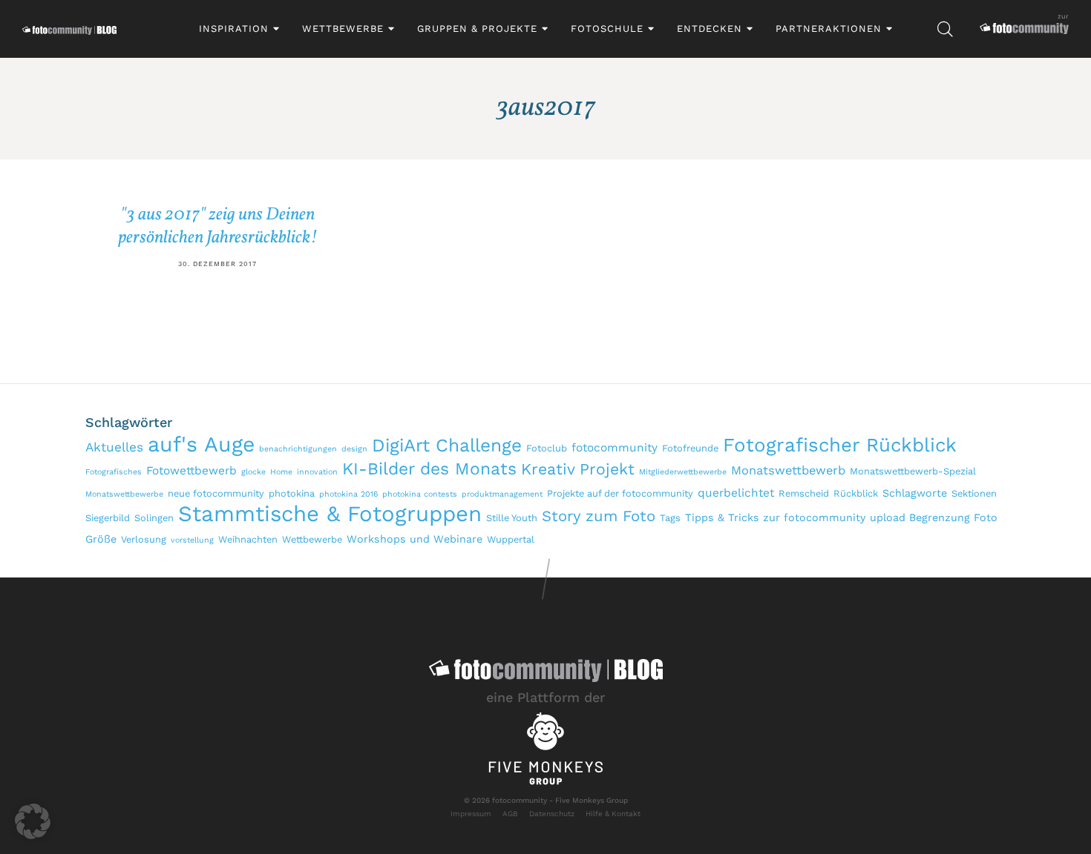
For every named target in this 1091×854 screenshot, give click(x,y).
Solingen (154, 517)
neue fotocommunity (216, 493)
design (354, 449)
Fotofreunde (690, 448)
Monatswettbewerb (788, 470)
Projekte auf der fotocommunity (620, 493)
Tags (670, 517)
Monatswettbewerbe (124, 494)
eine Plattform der (545, 697)
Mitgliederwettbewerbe (683, 472)
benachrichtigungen (298, 449)
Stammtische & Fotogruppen (330, 513)
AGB (510, 814)
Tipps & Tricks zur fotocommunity (775, 517)
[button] (32, 821)
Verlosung (143, 539)
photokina (292, 493)
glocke (253, 472)
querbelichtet (736, 493)
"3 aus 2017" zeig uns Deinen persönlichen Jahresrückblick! (218, 226)
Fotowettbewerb (191, 470)
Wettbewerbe (343, 28)
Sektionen (974, 493)
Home (281, 472)
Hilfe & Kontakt (613, 814)
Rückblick (855, 493)
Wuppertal (510, 539)
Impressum (471, 814)
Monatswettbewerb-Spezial (913, 471)
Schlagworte (914, 493)
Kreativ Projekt (578, 469)
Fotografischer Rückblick (840, 445)
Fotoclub (546, 448)
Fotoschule (607, 28)
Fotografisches (113, 472)
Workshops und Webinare (414, 539)
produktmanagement (502, 494)
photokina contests (419, 494)
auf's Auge (201, 444)
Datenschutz (551, 814)
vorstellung (192, 540)
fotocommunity (614, 447)
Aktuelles (114, 447)
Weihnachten (248, 539)
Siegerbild (107, 517)
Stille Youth (511, 517)
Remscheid (804, 493)
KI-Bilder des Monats (429, 469)
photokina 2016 (348, 494)
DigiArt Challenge (447, 445)
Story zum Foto (598, 516)
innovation (317, 472)
